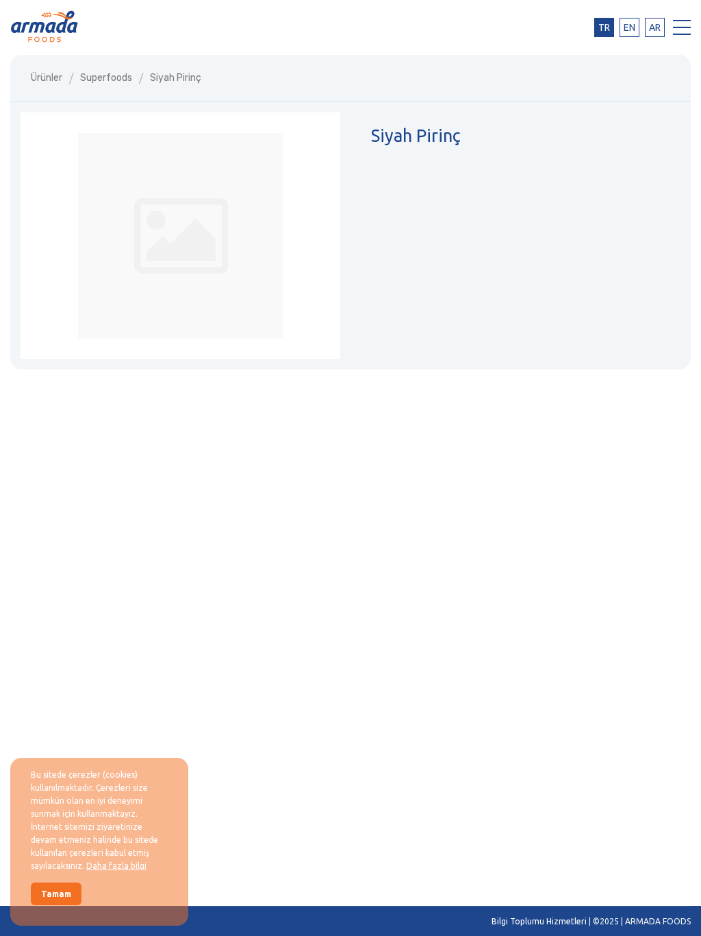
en (629, 27)
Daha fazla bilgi (116, 865)
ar (655, 27)
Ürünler (46, 78)
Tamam (56, 893)
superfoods (106, 78)
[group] (180, 235)
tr (604, 27)
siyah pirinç (175, 78)
